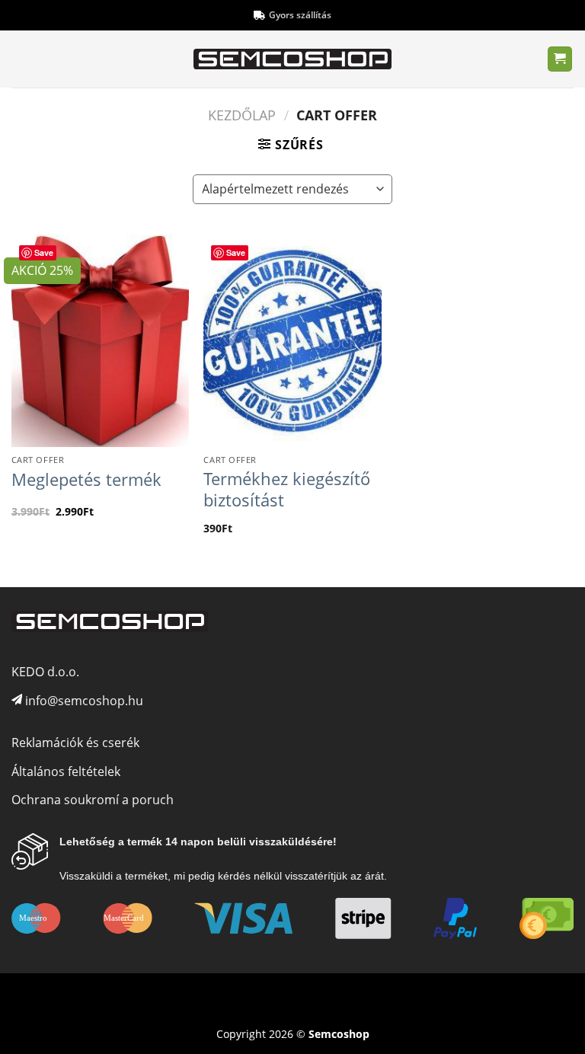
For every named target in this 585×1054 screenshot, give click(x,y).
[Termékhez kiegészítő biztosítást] (292, 341)
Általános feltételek (65, 771)
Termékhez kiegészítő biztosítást (286, 489)
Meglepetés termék (86, 479)
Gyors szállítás (300, 14)
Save (43, 252)
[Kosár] (560, 59)
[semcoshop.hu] (292, 59)
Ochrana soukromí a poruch (92, 799)
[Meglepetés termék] (100, 341)
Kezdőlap (242, 114)
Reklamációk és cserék (75, 742)
